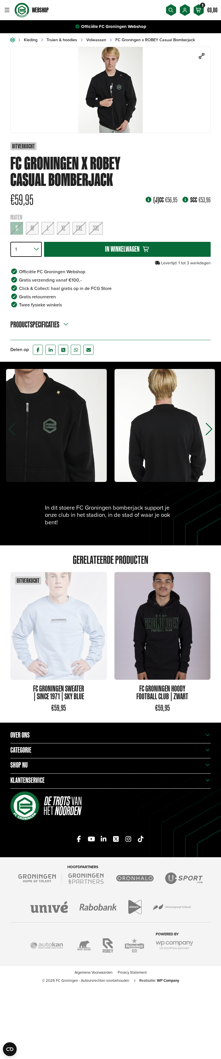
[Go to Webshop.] (12, 39)
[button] (209, 429)
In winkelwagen (122, 248)
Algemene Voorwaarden (94, 972)
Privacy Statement (132, 972)
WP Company (168, 980)
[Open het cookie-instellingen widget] (10, 1049)
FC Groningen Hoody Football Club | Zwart (162, 692)
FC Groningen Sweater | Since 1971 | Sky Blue (58, 692)
